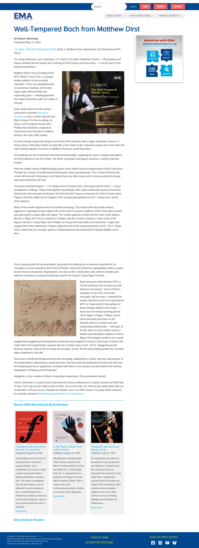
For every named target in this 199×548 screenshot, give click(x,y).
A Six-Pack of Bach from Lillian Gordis (67, 448)
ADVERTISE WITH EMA (99, 542)
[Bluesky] (174, 543)
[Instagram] (160, 543)
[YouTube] (167, 543)
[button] (145, 6)
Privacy (40, 536)
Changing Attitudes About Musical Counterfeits (31, 448)
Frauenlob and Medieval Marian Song (105, 448)
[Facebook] (153, 543)
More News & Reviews (29, 520)
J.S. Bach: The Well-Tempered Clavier (35, 49)
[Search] (125, 6)
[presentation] (31, 427)
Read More (22, 512)
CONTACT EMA (99, 537)
